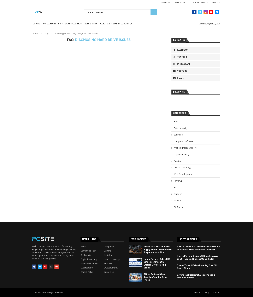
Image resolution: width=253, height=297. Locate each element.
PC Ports (178, 207)
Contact (216, 2)
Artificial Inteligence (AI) (120, 24)
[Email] (217, 12)
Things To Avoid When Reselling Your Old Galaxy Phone (156, 277)
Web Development (73, 24)
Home (35, 33)
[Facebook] (194, 12)
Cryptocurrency (200, 2)
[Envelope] (56, 267)
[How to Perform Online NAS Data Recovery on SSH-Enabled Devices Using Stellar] (135, 262)
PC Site (177, 200)
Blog (176, 121)
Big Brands (86, 255)
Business (165, 2)
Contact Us (109, 272)
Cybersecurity (181, 2)
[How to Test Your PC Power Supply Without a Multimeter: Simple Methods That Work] (135, 249)
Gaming (36, 24)
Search (154, 12)
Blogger (178, 193)
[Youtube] (211, 12)
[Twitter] (200, 12)
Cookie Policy (87, 272)
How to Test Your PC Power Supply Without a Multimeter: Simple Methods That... (158, 250)
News (83, 247)
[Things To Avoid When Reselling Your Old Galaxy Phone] (135, 277)
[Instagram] (206, 12)
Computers (109, 247)
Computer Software (95, 24)
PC (175, 187)
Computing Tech (88, 251)
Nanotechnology (112, 259)
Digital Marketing (52, 24)
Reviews (178, 180)
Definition (108, 255)
